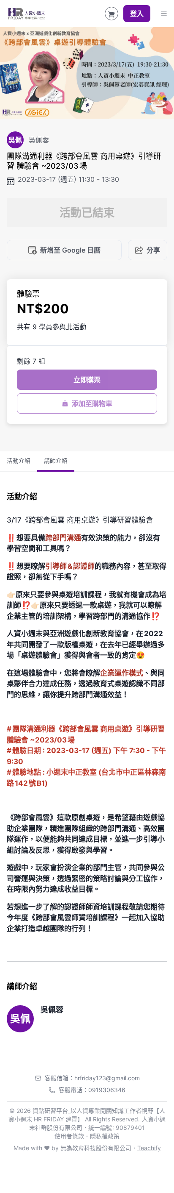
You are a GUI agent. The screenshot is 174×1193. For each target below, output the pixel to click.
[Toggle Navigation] (163, 13)
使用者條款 (69, 1136)
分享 (153, 250)
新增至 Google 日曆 (70, 250)
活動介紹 (18, 460)
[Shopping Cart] (111, 13)
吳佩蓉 (52, 1009)
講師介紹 (56, 460)
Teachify (149, 1147)
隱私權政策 (105, 1136)
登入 (137, 13)
